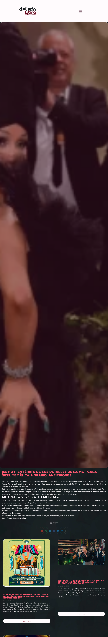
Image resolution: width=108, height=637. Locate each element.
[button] (42, 530)
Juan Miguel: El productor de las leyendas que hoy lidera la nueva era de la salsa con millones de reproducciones (81, 582)
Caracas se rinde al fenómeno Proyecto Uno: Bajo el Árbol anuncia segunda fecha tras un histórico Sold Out (26, 596)
